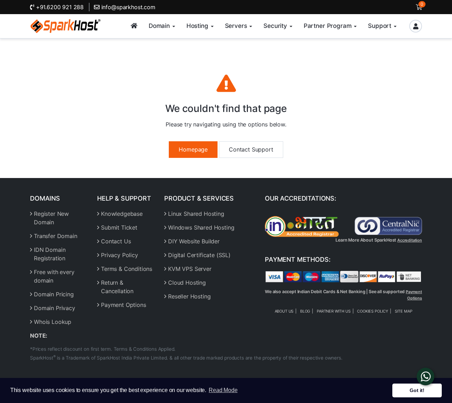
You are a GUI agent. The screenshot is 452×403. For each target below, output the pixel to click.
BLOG (305, 311)
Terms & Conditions (126, 268)
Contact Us (116, 241)
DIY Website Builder (194, 241)
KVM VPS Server (190, 268)
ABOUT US (284, 311)
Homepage (193, 149)
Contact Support (251, 149)
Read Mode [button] (223, 390)
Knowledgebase (122, 213)
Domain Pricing (54, 294)
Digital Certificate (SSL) (199, 255)
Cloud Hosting (187, 282)
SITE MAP (403, 311)
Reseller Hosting (189, 296)
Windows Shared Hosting (201, 227)
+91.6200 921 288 (59, 7)
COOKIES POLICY (372, 311)
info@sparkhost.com (128, 7)
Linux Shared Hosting (196, 213)
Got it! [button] (417, 390)
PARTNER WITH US (334, 311)
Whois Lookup (52, 321)
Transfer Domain (55, 235)
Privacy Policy (119, 255)
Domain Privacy (54, 308)
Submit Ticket (119, 227)
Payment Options (123, 304)
